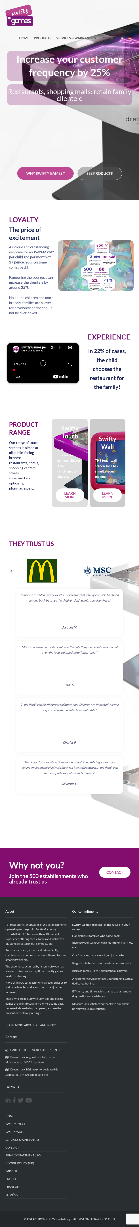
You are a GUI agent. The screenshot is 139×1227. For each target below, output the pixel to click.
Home (24, 38)
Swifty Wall (14, 1131)
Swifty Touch (15, 1124)
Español (11, 1194)
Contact (108, 38)
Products (42, 38)
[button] (11, 571)
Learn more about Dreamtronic (30, 1025)
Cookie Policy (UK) (19, 1163)
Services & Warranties (76, 38)
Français (12, 1186)
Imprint (11, 1171)
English (11, 1178)
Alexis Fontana (85, 1219)
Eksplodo (107, 1219)
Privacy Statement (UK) (23, 1155)
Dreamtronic (16, 934)
